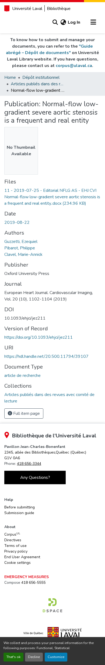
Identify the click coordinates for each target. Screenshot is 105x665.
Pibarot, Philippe (19, 248)
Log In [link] (74, 22)
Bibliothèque (59, 9)
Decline (34, 657)
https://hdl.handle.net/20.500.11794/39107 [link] (46, 356)
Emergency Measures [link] (26, 576)
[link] (52, 197)
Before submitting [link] (19, 507)
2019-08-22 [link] (17, 222)
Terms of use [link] (15, 545)
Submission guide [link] (19, 512)
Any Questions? (35, 477)
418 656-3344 (29, 463)
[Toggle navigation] (93, 22)
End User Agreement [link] (22, 557)
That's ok (13, 657)
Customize (56, 657)
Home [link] (10, 77)
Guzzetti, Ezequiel (20, 242)
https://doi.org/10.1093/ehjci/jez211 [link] (38, 337)
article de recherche (22, 376)
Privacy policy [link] (15, 551)
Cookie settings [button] (17, 562)
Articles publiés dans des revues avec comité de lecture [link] (38, 84)
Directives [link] (12, 540)
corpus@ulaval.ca (74, 66)
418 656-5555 (33, 582)
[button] (55, 22)
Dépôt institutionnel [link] (41, 77)
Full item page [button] (26, 413)
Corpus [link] (12, 534)
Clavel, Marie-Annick (23, 254)
